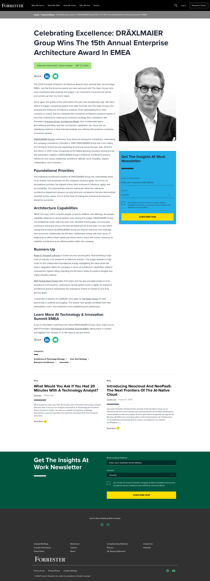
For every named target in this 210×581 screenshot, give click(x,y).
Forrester (38, 395)
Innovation (64, 362)
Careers (73, 547)
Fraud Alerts (39, 551)
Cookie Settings (70, 570)
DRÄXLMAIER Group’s (44, 139)
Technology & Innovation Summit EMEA (70, 328)
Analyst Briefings (41, 543)
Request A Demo (199, 5)
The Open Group (90, 298)
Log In (183, 5)
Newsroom (74, 543)
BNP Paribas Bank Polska (46, 281)
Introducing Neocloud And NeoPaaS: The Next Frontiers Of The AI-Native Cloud (139, 390)
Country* (124, 190)
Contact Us (148, 543)
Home (36, 14)
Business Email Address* (130, 178)
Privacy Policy (54, 570)
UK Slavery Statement (116, 551)
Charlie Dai (111, 399)
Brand (72, 551)
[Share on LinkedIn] (47, 76)
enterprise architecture (44, 362)
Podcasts (147, 547)
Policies (110, 547)
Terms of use (39, 570)
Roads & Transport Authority (47, 255)
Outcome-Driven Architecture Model (61, 121)
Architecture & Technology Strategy (49, 359)
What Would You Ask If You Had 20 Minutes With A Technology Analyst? (66, 388)
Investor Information (42, 547)
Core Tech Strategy (78, 359)
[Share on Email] (55, 76)
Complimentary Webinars (117, 543)
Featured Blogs (48, 14)
